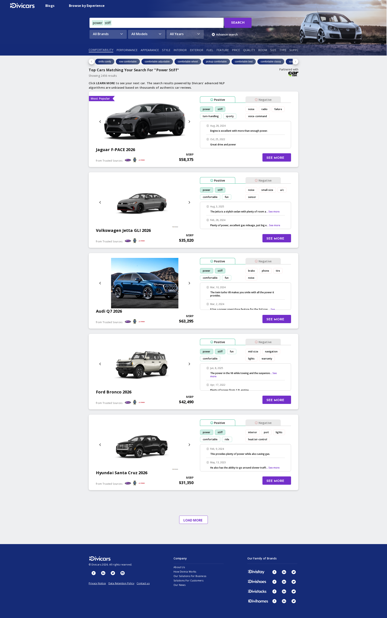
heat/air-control (257, 439)
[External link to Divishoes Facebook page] (274, 581)
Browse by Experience (87, 5)
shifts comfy (104, 61)
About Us (179, 567)
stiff (220, 109)
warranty (267, 358)
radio (264, 109)
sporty (230, 116)
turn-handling (211, 116)
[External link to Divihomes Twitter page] (294, 601)
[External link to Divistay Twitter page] (294, 572)
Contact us (143, 583)
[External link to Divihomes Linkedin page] (284, 601)
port (266, 432)
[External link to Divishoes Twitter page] (294, 581)
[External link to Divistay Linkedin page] (284, 572)
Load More (192, 520)
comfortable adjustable (157, 61)
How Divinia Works (185, 571)
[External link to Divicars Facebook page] (93, 573)
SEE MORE (275, 158)
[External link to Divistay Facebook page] (274, 572)
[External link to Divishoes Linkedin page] (284, 581)
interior (252, 432)
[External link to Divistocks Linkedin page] (284, 591)
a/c (282, 190)
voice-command (257, 116)
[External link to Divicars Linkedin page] (103, 573)
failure (278, 109)
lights (251, 358)
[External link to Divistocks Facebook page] (274, 591)
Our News (179, 585)
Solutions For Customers (188, 580)
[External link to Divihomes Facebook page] (274, 601)
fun (227, 197)
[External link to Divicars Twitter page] (113, 573)
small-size (267, 190)
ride (227, 439)
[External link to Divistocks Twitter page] (294, 591)
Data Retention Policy (121, 583)
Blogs (49, 5)
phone (265, 270)
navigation (271, 351)
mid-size (253, 351)
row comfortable (128, 61)
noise (251, 109)
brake (251, 270)
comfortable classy (271, 61)
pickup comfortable (216, 61)
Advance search (227, 34)
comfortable (210, 197)
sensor (252, 197)
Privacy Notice (97, 583)
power (206, 109)
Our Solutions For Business (190, 576)
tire (278, 270)
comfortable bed (244, 61)
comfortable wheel (188, 61)
